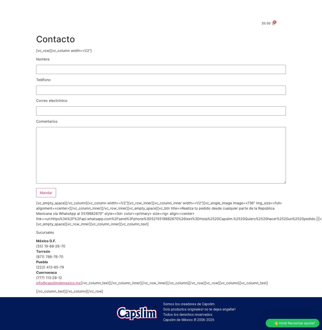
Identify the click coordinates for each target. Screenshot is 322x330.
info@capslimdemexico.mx (58, 283)
